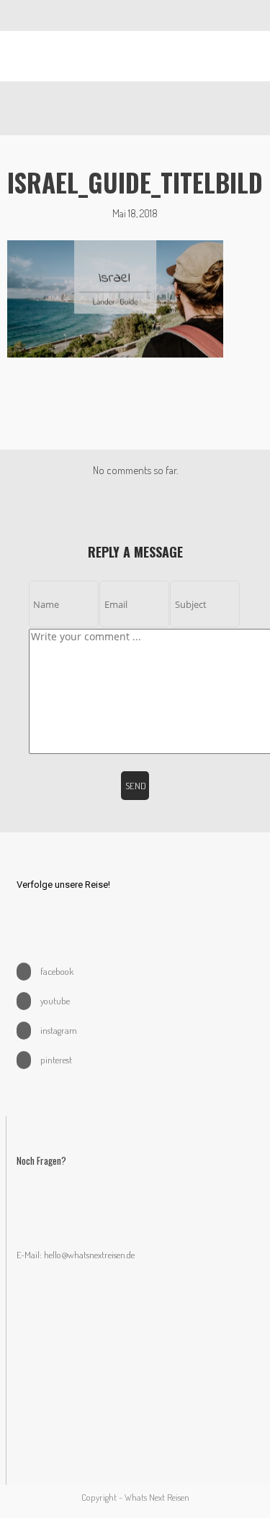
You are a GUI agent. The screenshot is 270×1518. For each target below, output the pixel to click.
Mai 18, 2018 (135, 213)
